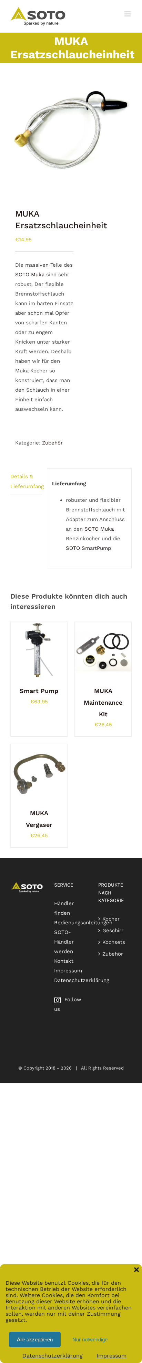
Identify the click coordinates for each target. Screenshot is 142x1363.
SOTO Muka (29, 275)
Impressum (111, 1355)
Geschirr (112, 930)
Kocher (111, 919)
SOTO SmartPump (88, 548)
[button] (136, 1269)
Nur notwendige (90, 1339)
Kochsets (113, 942)
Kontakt (63, 961)
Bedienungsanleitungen (83, 923)
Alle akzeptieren (35, 1339)
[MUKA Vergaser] (39, 749)
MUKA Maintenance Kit (103, 702)
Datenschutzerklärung (52, 1355)
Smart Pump (39, 690)
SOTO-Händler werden (64, 942)
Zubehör (52, 443)
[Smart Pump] (39, 627)
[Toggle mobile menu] (128, 14)
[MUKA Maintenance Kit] (103, 627)
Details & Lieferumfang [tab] (26, 481)
